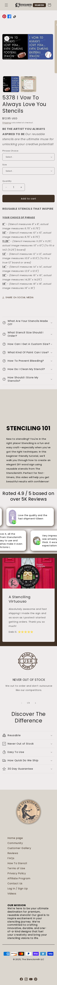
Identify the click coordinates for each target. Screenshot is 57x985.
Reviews (12, 853)
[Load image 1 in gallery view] (11, 84)
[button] (6, 5)
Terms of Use (16, 868)
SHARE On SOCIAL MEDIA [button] (20, 297)
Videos (11, 893)
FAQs (10, 858)
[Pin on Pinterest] (4, 17)
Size (4, 164)
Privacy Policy (16, 873)
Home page (15, 838)
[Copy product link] (14, 17)
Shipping (6, 122)
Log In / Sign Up (17, 888)
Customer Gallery (19, 848)
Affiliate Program (18, 878)
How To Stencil (17, 863)
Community (15, 843)
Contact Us (14, 883)
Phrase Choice (10, 150)
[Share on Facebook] (9, 17)
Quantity (6, 181)
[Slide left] (21, 703)
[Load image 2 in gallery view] (28, 84)
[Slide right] (35, 703)
